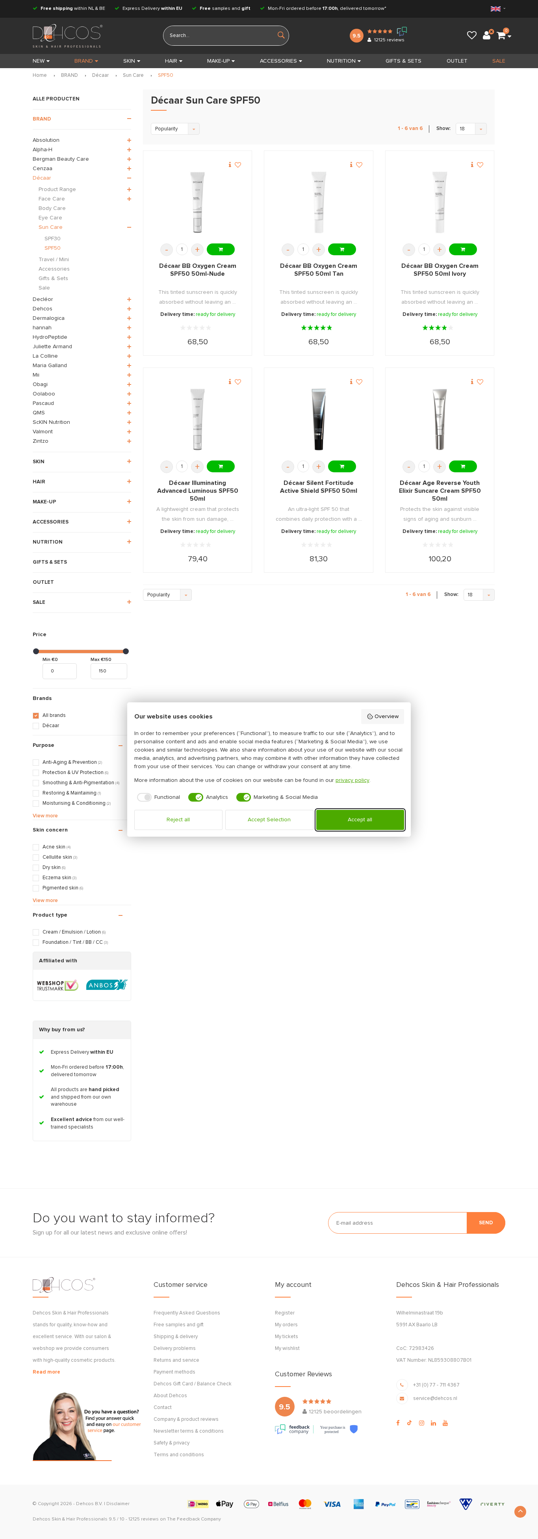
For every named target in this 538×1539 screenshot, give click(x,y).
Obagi (40, 384)
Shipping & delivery (176, 1336)
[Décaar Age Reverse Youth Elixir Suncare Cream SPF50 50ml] (439, 419)
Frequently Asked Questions (187, 1313)
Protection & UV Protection (75, 772)
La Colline (45, 356)
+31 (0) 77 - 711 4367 (436, 1385)
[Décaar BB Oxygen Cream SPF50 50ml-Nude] (197, 202)
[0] (501, 35)
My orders (286, 1324)
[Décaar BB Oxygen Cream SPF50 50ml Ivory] (439, 202)
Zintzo (40, 441)
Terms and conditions (179, 1454)
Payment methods (174, 1372)
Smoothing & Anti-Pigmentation (81, 782)
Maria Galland (50, 365)
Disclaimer (118, 1504)
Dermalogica (49, 318)
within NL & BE (73, 8)
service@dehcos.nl (435, 1398)
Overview (387, 716)
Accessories (54, 269)
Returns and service (176, 1360)
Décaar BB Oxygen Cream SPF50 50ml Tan (318, 270)
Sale (44, 288)
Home (40, 75)
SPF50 (165, 75)
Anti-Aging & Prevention (72, 762)
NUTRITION (341, 61)
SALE (498, 61)
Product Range (57, 189)
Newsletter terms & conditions (189, 1431)
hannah (42, 327)
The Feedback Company (194, 1519)
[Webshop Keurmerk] (57, 985)
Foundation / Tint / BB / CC (75, 942)
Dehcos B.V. (89, 1504)
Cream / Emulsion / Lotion (74, 932)
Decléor (43, 299)
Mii (36, 375)
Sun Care (133, 75)
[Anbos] (107, 985)
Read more (46, 1372)
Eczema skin (59, 877)
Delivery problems (175, 1348)
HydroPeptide (50, 337)
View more (45, 816)
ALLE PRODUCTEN (56, 99)
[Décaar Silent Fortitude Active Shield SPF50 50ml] (318, 419)
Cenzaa (42, 168)
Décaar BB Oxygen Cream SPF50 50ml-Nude (197, 270)
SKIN (129, 61)
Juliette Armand (52, 346)
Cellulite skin (60, 857)
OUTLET (457, 61)
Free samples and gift (179, 1324)
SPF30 (53, 238)
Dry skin (54, 867)
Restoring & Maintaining (72, 793)
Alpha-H (42, 149)
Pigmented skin (63, 888)
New (39, 61)
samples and (225, 8)
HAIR (171, 61)
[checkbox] (157, 797)
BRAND (83, 61)
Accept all (360, 819)
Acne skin (56, 847)
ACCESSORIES (278, 61)
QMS (39, 413)
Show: (443, 128)
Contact (163, 1407)
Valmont (43, 431)
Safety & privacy (171, 1443)
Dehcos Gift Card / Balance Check (193, 1384)
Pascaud (43, 403)
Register (285, 1313)
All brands (54, 715)
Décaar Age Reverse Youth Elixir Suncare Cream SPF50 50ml (440, 491)
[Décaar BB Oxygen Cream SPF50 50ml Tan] (318, 202)
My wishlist (287, 1348)
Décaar (100, 75)
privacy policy (352, 780)
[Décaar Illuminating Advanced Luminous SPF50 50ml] (197, 419)
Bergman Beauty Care (61, 159)
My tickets (286, 1336)
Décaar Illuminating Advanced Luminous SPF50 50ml (197, 491)
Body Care (52, 208)
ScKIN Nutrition (51, 422)
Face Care (52, 199)
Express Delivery (151, 8)
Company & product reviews (186, 1419)
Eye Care (50, 218)
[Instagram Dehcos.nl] (421, 1423)
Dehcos (42, 309)
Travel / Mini (54, 259)
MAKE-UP (218, 61)
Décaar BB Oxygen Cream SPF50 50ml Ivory (440, 270)
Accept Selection (269, 819)
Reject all (178, 819)
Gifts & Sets (53, 278)
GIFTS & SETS (403, 61)
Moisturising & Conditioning (77, 803)
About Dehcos (170, 1395)
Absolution (46, 140)
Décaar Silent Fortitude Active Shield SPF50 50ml (318, 487)
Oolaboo (44, 394)
